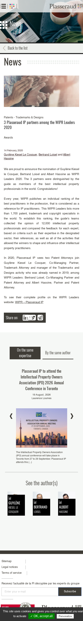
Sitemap (7, 561)
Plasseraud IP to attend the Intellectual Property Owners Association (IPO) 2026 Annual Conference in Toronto (41, 379)
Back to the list (18, 48)
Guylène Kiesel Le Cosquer (20, 154)
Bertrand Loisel (48, 154)
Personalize (65, 616)
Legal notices (10, 567)
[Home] (66, 6)
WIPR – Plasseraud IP (29, 302)
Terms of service (12, 573)
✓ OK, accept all (41, 616)
